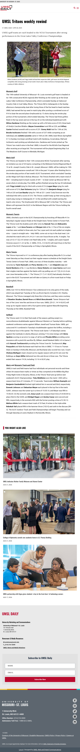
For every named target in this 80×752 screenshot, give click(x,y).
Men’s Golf (10, 158)
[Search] (74, 8)
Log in (21, 750)
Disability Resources (37, 735)
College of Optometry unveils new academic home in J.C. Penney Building (27, 537)
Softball (9, 315)
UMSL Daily (8, 28)
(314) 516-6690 (10, 645)
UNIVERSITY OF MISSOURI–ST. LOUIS (10, 2)
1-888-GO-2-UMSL (25, 721)
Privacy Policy (60, 735)
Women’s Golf (11, 91)
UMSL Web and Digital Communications (47, 750)
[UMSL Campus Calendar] (75, 722)
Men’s (8, 365)
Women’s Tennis (12, 214)
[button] (77, 8)
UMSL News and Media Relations (14, 648)
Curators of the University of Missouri (15, 735)
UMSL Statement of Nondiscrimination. (54, 744)
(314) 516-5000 (19, 718)
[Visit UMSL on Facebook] (75, 700)
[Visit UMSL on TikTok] (75, 711)
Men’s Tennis (11, 252)
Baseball (9, 287)
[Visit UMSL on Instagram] (75, 706)
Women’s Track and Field (25, 365)
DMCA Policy (49, 735)
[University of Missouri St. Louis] (15, 705)
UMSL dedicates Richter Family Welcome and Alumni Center (22, 481)
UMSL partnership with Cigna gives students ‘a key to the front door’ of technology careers (33, 594)
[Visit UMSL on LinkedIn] (75, 716)
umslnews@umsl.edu (12, 642)
